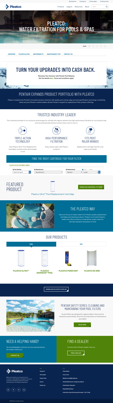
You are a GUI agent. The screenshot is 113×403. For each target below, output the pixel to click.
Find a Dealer (94, 1)
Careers (41, 381)
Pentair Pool (73, 1)
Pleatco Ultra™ (21, 271)
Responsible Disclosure (68, 389)
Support (69, 7)
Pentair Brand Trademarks (69, 385)
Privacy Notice (66, 371)
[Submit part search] (30, 172)
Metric (91, 169)
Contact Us (83, 1)
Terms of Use (66, 374)
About (87, 7)
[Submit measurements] (99, 172)
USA (85, 169)
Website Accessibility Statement (70, 378)
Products (60, 7)
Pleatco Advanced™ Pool (44, 272)
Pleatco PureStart (68, 271)
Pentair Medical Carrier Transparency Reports (73, 381)
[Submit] (30, 172)
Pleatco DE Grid (92, 271)
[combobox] (22, 172)
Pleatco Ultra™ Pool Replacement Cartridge (52, 194)
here (51, 78)
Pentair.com (42, 385)
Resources (78, 7)
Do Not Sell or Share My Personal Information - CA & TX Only (76, 392)
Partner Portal (105, 1)
